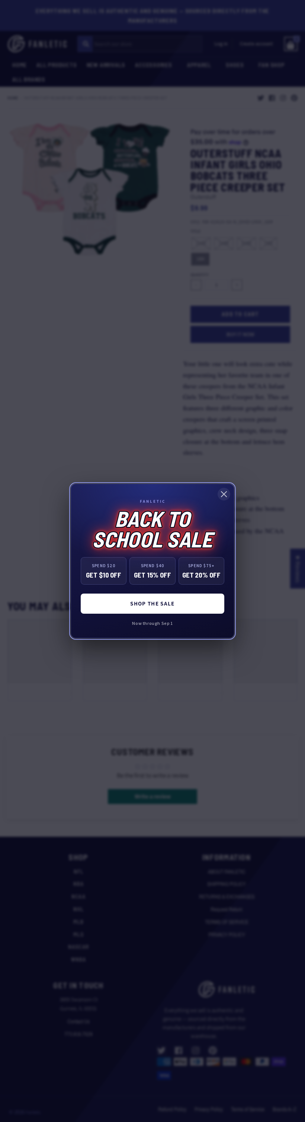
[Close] (224, 494)
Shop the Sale (152, 603)
